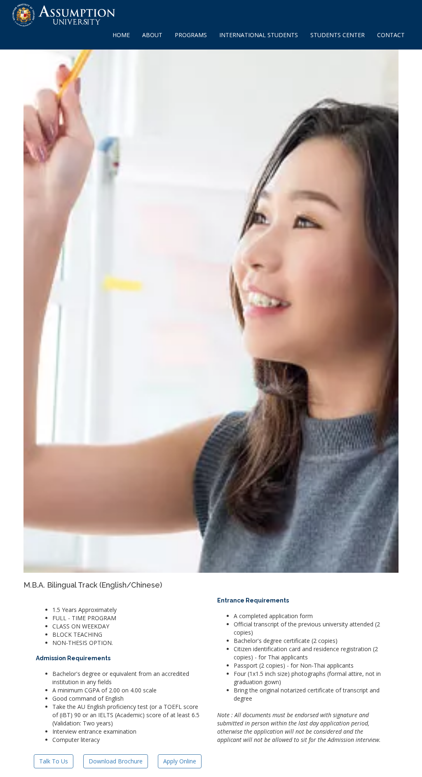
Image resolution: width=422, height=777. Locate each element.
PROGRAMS (191, 35)
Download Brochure (116, 761)
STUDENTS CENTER (337, 35)
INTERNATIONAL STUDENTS (258, 35)
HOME (121, 35)
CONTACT (391, 35)
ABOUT (152, 35)
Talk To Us (53, 761)
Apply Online (179, 761)
